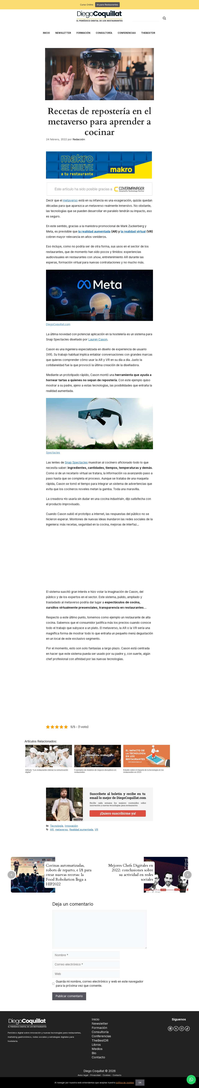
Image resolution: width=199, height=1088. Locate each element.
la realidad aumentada (94, 231)
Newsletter (100, 1023)
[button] (191, 1079)
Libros (96, 1045)
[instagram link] (181, 1028)
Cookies (107, 1075)
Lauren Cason (97, 339)
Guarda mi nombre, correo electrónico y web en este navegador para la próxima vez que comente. (99, 983)
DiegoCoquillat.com (58, 324)
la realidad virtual (133, 231)
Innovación (71, 825)
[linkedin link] (170, 1028)
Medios (97, 1049)
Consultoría (100, 1032)
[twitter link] (176, 1028)
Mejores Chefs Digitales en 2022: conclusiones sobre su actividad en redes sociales (130, 872)
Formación (99, 1028)
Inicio (95, 1019)
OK (140, 1082)
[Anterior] (11, 875)
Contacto (98, 1057)
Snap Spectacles (76, 462)
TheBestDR (100, 1040)
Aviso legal (83, 1075)
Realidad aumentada (81, 829)
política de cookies (125, 1082)
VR (96, 829)
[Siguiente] (188, 875)
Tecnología (56, 825)
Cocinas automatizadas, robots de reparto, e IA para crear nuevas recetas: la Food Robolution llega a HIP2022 (68, 875)
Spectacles (53, 452)
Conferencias (101, 1036)
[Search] (164, 18)
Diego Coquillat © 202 (98, 1071)
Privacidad (95, 1075)
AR (52, 829)
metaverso (70, 200)
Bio (94, 1053)
